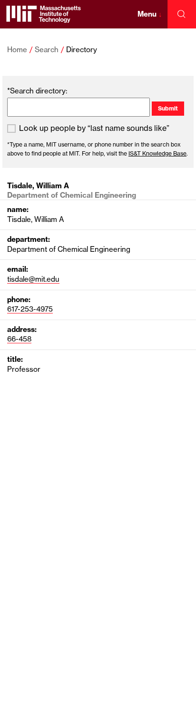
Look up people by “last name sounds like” (94, 128)
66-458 (19, 338)
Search (47, 49)
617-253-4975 (30, 308)
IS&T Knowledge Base (157, 153)
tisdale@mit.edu (33, 279)
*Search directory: (37, 90)
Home (17, 49)
